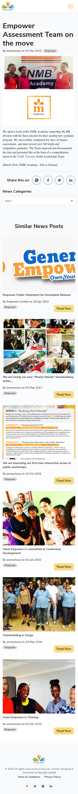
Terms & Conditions (28, 777)
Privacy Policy (52, 777)
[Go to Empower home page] (39, 760)
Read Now (64, 308)
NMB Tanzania (26, 156)
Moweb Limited (47, 772)
